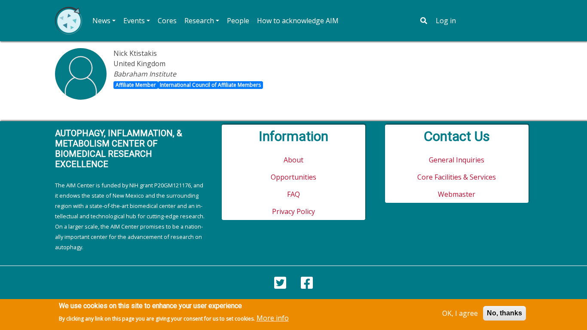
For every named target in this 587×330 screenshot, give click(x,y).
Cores (167, 20)
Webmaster (456, 194)
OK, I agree (460, 313)
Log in (446, 20)
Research (199, 20)
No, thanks (504, 313)
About (293, 160)
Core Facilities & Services (456, 177)
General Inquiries (456, 160)
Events (134, 20)
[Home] (68, 20)
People (238, 20)
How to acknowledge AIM (298, 20)
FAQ (293, 194)
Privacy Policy (293, 211)
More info (273, 318)
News (101, 20)
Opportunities (293, 177)
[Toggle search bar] (423, 20)
